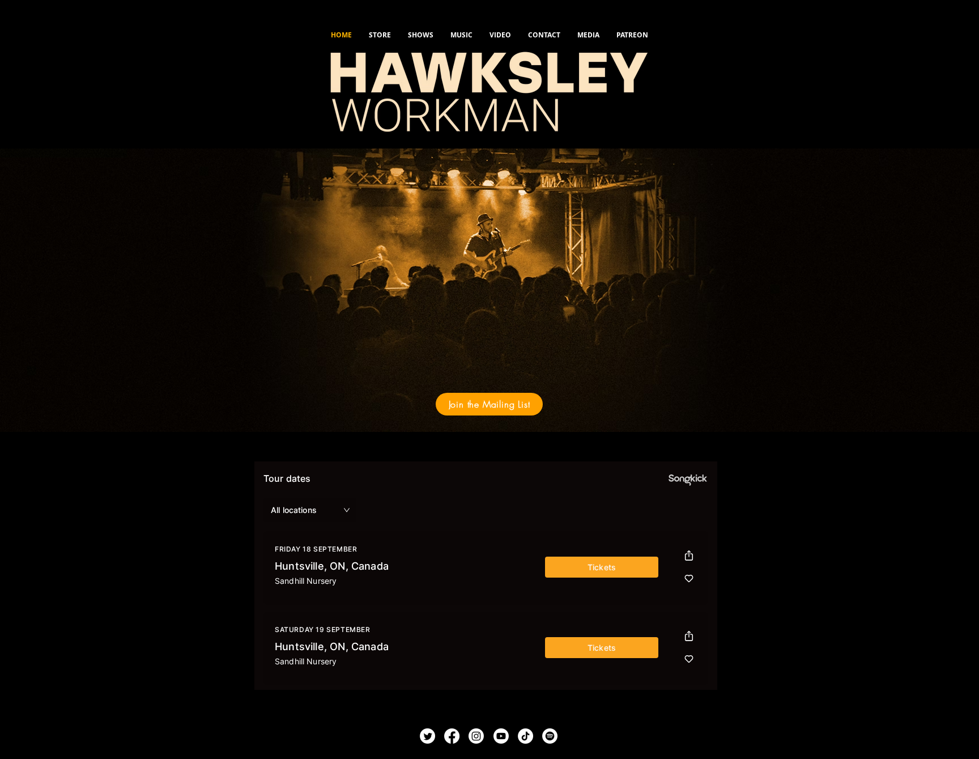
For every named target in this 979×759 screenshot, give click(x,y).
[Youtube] (501, 736)
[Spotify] (549, 736)
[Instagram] (476, 736)
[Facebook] (451, 736)
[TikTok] (525, 736)
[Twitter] (427, 736)
